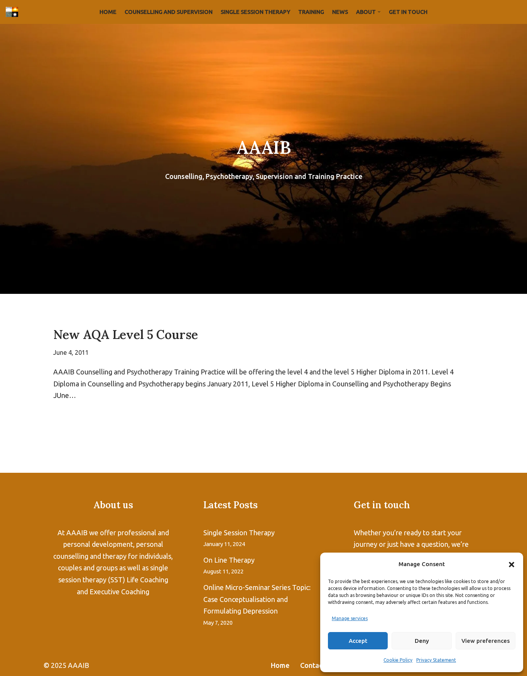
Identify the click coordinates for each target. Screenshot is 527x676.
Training (311, 12)
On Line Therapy (229, 560)
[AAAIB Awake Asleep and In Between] (14, 12)
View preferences (485, 640)
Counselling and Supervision (169, 12)
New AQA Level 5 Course (125, 334)
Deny (422, 640)
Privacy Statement (436, 660)
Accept (358, 640)
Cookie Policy (397, 660)
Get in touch (408, 12)
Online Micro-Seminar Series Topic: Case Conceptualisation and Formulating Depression (257, 599)
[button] (511, 564)
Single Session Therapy (255, 12)
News (340, 12)
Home (108, 12)
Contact (312, 665)
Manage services (350, 618)
